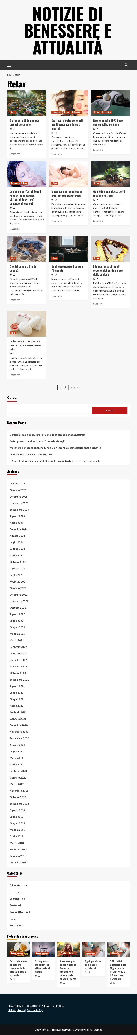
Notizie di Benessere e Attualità (68, 30)
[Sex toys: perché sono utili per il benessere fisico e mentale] (68, 103)
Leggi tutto (15, 153)
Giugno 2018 (17, 823)
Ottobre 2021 (18, 672)
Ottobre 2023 (18, 561)
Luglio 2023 (16, 574)
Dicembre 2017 (19, 862)
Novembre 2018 (19, 790)
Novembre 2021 (19, 666)
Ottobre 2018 (18, 797)
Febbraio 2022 (18, 646)
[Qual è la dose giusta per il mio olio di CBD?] (110, 174)
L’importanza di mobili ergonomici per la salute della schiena (108, 270)
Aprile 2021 (16, 705)
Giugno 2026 (17, 483)
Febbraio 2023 (18, 581)
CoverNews (80, 1029)
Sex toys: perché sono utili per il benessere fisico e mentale (67, 124)
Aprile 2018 (16, 836)
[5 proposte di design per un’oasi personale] (26, 103)
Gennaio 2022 (18, 653)
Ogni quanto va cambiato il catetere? (31, 454)
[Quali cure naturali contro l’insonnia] (68, 249)
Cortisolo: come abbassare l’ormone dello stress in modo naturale (47, 434)
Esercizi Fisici (17, 898)
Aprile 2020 (16, 764)
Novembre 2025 (19, 503)
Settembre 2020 (19, 738)
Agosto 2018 (17, 810)
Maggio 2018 (17, 829)
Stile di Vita (76, 112)
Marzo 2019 (17, 784)
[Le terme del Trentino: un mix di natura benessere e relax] (26, 324)
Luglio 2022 (16, 620)
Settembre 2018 (19, 803)
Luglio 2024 (16, 542)
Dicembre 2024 (19, 529)
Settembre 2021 (19, 679)
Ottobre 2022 (18, 607)
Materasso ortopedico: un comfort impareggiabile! (67, 193)
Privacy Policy (16, 1010)
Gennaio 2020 (18, 777)
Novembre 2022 (19, 601)
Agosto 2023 (17, 568)
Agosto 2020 (17, 744)
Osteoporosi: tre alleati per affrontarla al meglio (38, 441)
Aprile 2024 (16, 555)
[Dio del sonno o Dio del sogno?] (26, 249)
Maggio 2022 (17, 633)
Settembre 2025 (19, 509)
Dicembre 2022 (19, 594)
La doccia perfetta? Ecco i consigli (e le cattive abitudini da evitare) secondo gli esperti (25, 197)
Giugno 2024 (17, 548)
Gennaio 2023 (18, 588)
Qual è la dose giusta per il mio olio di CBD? (109, 193)
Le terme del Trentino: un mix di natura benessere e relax (25, 345)
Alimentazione (18, 885)
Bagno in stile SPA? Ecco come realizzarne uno (108, 122)
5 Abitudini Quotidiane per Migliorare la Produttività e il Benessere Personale (55, 460)
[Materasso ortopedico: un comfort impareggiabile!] (68, 174)
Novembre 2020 (19, 731)
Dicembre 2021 (19, 659)
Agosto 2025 (17, 516)
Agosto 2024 (17, 535)
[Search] (126, 65)
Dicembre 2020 (19, 725)
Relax (13, 112)
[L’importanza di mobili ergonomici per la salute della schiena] (110, 249)
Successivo (74, 387)
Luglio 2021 (16, 692)
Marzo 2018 (17, 842)
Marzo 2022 (17, 640)
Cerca (11, 397)
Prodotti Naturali (20, 912)
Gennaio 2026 (18, 490)
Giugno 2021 (17, 699)
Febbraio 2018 (18, 849)
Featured (15, 905)
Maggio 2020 (17, 757)
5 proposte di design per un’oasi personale (24, 122)
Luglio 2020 (16, 751)
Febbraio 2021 (18, 712)
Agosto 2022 (17, 614)
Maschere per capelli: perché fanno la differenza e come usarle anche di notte (55, 447)
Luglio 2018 (16, 816)
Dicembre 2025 (19, 496)
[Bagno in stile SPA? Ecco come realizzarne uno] (110, 103)
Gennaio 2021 (18, 718)
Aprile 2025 (16, 522)
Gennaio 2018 (18, 855)
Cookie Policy (35, 1010)
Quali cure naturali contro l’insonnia (67, 268)
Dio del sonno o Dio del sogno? (23, 268)
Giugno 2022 (17, 627)
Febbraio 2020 (18, 770)
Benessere (56, 112)
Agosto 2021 (17, 686)
